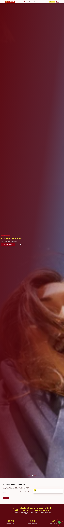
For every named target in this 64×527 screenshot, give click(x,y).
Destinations (26, 1)
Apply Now (52, 1)
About (39, 1)
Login (57, 1)
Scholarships (35, 1)
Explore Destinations (8, 246)
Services (30, 1)
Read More (5, 497)
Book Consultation (22, 246)
